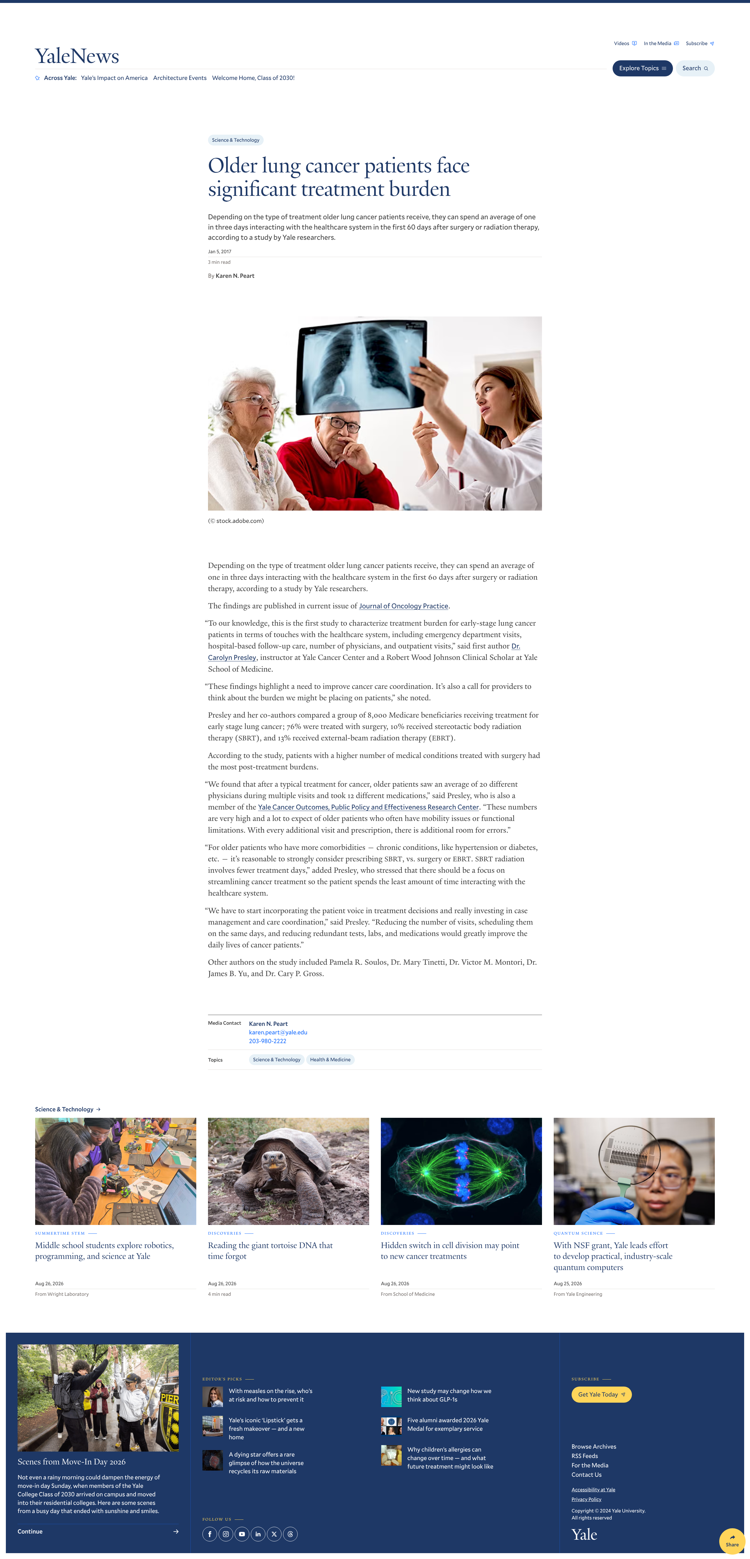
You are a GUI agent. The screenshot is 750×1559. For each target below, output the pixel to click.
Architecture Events (180, 77)
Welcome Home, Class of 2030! (253, 77)
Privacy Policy (586, 1499)
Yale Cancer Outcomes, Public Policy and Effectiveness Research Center (368, 807)
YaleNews (77, 58)
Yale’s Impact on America (114, 77)
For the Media (590, 1465)
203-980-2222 (268, 1041)
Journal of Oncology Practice (403, 605)
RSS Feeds (585, 1456)
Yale (584, 1536)
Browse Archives (594, 1446)
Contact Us (587, 1474)
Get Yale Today (598, 1394)
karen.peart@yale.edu (278, 1032)
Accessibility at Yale (593, 1489)
